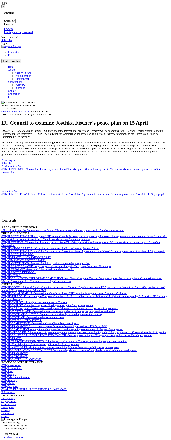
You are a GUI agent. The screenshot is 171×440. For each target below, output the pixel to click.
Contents (6, 111)
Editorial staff (22, 78)
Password (9, 24)
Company (5, 410)
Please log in (8, 160)
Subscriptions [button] (15, 81)
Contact (12, 90)
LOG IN (8, 29)
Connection (14, 52)
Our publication (23, 75)
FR (9, 55)
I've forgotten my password (18, 32)
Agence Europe (23, 72)
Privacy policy (8, 398)
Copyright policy (9, 401)
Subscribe (6, 40)
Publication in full (20, 111)
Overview (20, 84)
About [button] (11, 69)
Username (9, 20)
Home (11, 66)
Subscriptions (7, 407)
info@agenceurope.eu (13, 437)
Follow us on (8, 392)
